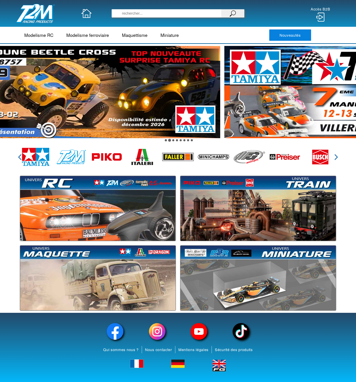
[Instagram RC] (157, 331)
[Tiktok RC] (241, 331)
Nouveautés (290, 35)
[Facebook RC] (115, 331)
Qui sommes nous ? (121, 349)
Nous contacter (158, 349)
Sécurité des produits (234, 349)
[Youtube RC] (199, 331)
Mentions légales (193, 349)
